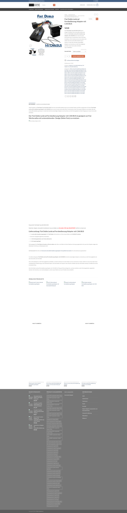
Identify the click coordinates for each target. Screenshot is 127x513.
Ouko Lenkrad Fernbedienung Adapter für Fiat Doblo (74, 85)
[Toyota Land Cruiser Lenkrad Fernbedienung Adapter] (37, 331)
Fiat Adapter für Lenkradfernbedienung (74, 16)
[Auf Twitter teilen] (68, 96)
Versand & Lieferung (87, 413)
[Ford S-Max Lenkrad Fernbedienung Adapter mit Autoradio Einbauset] (54, 331)
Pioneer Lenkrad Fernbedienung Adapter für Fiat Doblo (74, 87)
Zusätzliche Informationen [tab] (43, 104)
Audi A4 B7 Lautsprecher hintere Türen (54, 413)
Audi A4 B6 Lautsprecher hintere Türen (54, 408)
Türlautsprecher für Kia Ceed (52, 506)
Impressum (84, 401)
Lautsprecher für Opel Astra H (52, 463)
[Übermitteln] (54, 5)
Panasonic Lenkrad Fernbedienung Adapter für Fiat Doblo (75, 86)
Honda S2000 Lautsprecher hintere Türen (53, 435)
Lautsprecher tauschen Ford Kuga (53, 475)
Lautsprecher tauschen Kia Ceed (53, 483)
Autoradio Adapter (68, 395)
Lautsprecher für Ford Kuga (52, 454)
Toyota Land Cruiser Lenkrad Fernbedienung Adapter (34, 384)
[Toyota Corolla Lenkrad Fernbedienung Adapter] (72, 331)
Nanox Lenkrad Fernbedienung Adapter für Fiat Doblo (74, 82)
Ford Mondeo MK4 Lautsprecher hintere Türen (53, 428)
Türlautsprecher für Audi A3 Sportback (54, 493)
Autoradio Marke (67, 51)
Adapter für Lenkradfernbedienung (70, 15)
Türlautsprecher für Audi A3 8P (53, 490)
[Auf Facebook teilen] (66, 96)
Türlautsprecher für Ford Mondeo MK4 (54, 501)
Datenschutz (85, 398)
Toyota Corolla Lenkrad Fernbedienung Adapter (72, 384)
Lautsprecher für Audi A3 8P (52, 446)
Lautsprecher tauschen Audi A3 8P (53, 465)
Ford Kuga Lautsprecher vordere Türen (54, 425)
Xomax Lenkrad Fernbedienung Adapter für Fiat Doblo (74, 90)
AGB (83, 396)
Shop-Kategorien (39, 9)
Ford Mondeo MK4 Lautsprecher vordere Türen (53, 432)
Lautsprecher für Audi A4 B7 (52, 452)
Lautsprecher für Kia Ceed (52, 461)
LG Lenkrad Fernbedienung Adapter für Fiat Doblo (76, 81)
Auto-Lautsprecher (68, 392)
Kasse (83, 403)
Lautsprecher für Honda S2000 (53, 459)
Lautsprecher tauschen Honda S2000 (54, 481)
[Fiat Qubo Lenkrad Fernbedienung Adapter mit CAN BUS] (90, 331)
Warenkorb (85, 415)
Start (65, 14)
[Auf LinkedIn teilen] (75, 96)
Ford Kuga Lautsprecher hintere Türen (54, 423)
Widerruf (84, 418)
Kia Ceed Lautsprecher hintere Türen (54, 441)
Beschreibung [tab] (32, 104)
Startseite (31, 9)
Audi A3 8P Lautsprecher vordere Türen (53, 398)
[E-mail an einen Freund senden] (70, 96)
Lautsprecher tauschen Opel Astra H (54, 485)
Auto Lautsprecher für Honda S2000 (54, 421)
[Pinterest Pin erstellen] (73, 96)
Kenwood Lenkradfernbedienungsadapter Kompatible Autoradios (57, 250)
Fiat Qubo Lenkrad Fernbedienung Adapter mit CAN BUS (89, 384)
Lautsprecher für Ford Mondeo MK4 (54, 456)
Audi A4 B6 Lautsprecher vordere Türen (53, 411)
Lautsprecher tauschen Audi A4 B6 (53, 471)
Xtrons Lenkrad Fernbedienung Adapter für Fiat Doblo (74, 92)
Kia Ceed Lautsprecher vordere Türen (54, 444)
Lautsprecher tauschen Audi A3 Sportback (53, 468)
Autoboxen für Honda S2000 (52, 419)
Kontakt (57, 9)
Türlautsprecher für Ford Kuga (52, 499)
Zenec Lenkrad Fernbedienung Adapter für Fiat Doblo (74, 93)
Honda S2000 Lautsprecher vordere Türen (54, 439)
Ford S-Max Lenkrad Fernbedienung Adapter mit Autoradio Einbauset (53, 384)
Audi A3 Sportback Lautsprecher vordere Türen (53, 405)
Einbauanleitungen (49, 9)
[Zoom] (30, 45)
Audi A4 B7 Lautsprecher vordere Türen (53, 416)
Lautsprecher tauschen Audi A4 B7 (53, 473)
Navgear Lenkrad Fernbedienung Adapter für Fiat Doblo (75, 83)
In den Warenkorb (78, 56)
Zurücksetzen (83, 49)
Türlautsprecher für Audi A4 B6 (53, 495)
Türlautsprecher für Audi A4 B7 (53, 497)
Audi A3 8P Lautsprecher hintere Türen (54, 395)
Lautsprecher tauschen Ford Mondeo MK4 (54, 478)
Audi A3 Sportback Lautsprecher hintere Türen (53, 402)
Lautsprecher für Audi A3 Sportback (54, 448)
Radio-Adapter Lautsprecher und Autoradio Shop (89, 409)
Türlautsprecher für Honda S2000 (53, 503)
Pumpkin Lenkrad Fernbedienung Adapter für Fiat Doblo (75, 89)
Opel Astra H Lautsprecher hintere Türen (53, 488)
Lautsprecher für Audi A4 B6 (52, 450)
